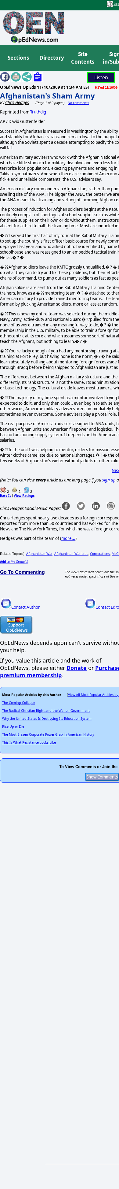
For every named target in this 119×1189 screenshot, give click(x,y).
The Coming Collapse (18, 702)
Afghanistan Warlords (71, 554)
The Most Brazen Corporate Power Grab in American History (48, 734)
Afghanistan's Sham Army (47, 96)
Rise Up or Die (13, 726)
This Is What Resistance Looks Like (29, 742)
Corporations (100, 554)
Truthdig (38, 112)
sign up (109, 480)
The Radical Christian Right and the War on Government (46, 710)
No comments (78, 103)
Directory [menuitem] (51, 57)
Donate (77, 667)
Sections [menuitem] (18, 57)
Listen (101, 77)
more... (68, 538)
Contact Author (25, 607)
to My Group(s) (14, 561)
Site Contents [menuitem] (82, 57)
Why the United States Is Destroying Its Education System (47, 718)
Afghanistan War (39, 554)
